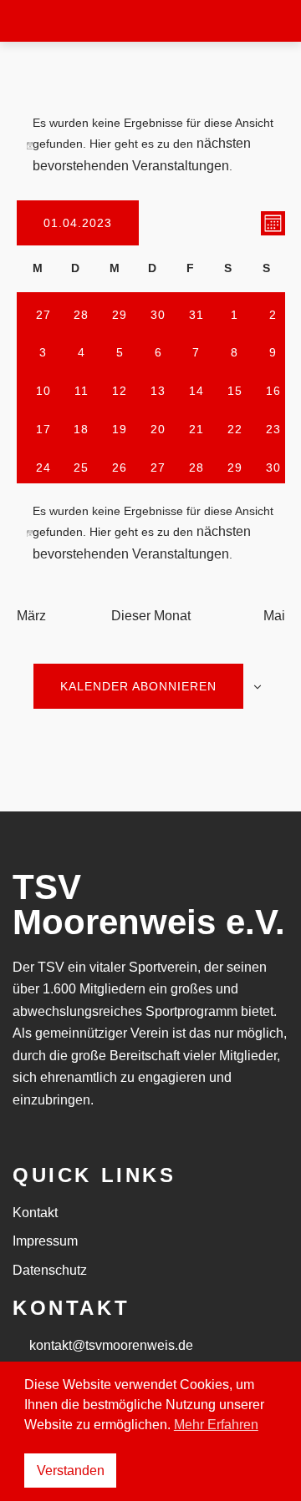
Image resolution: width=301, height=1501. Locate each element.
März (31, 616)
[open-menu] (257, 20)
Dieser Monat (151, 616)
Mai (274, 616)
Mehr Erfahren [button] (216, 1425)
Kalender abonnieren (138, 686)
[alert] (151, 145)
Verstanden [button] (71, 1470)
